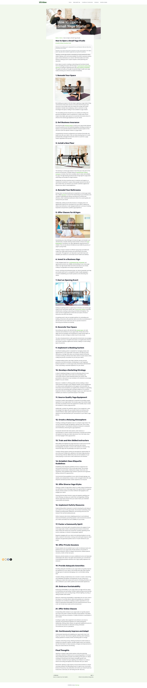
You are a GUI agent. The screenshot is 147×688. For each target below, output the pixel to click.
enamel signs (79, 330)
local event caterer (80, 309)
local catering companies (83, 67)
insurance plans (69, 125)
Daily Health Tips (76, 2)
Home (70, 2)
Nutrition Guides (103, 2)
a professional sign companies (76, 262)
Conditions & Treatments (87, 2)
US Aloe (43, 2)
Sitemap (77, 685)
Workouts (96, 2)
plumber (64, 194)
